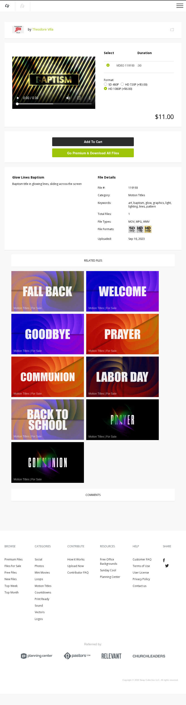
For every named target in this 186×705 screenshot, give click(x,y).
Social (38, 559)
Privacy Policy (141, 579)
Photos (39, 566)
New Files (11, 579)
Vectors (39, 612)
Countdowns (43, 592)
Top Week (11, 586)
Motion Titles (43, 586)
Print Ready (42, 599)
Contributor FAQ (78, 572)
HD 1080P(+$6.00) (120, 89)
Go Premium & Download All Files (93, 153)
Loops (39, 579)
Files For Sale (13, 566)
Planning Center (110, 577)
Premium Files (13, 559)
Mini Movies (42, 572)
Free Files (11, 572)
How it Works (75, 559)
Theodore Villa (42, 29)
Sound (39, 605)
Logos (39, 619)
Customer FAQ (142, 559)
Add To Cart (93, 141)
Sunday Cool (108, 570)
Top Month (12, 592)
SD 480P (113, 84)
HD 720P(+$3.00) (136, 84)
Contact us (139, 586)
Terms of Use (141, 566)
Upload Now (75, 566)
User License (141, 572)
